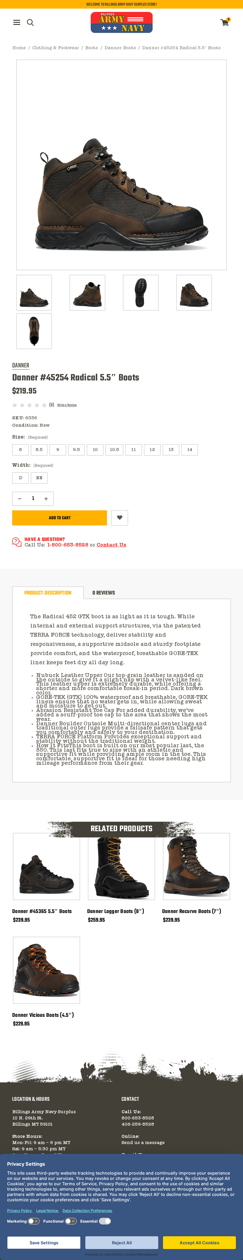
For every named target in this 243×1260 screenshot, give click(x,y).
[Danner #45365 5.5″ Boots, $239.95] (46, 866)
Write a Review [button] (67, 405)
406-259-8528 (138, 1124)
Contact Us (111, 545)
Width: (32, 465)
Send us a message (143, 1143)
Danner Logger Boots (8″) (115, 911)
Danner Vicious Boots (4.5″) (43, 1015)
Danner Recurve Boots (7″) (191, 911)
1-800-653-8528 (67, 545)
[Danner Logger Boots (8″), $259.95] (121, 866)
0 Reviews (103, 593)
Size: (30, 437)
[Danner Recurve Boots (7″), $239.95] (196, 866)
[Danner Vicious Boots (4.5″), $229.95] (46, 970)
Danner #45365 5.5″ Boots (42, 911)
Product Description (47, 593)
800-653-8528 (138, 1118)
